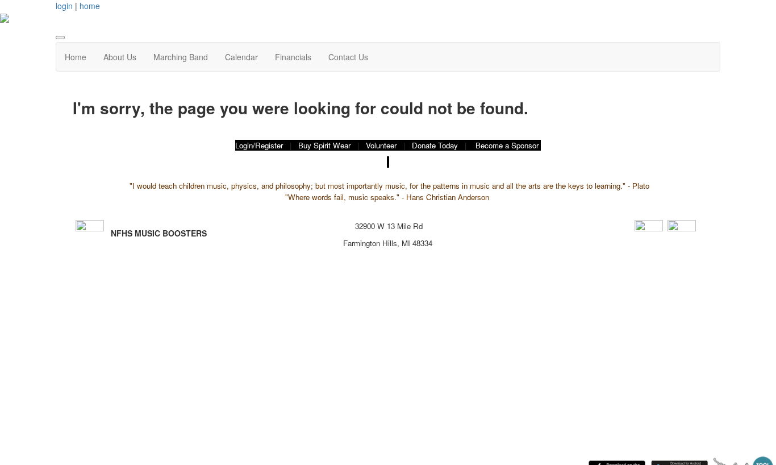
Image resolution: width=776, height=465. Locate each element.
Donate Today (435, 145)
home (90, 5)
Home (75, 57)
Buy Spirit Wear (324, 145)
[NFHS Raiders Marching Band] (681, 232)
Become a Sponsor (507, 145)
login (64, 5)
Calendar (241, 57)
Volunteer (381, 145)
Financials (293, 57)
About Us (119, 57)
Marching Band (180, 57)
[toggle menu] (60, 37)
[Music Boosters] (649, 232)
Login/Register (259, 145)
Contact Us (348, 57)
